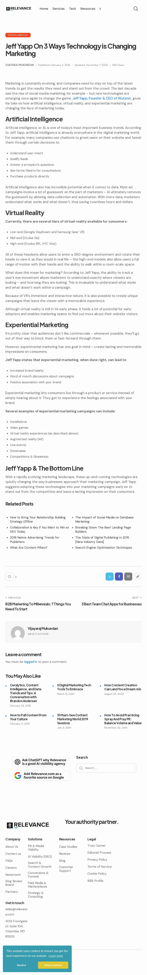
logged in (30, 662)
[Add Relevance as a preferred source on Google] (41, 775)
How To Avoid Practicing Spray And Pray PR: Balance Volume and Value (122, 719)
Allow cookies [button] (53, 965)
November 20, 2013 (115, 727)
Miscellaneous (18, 35)
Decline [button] (21, 965)
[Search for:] (106, 768)
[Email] (128, 577)
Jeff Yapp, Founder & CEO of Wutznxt (101, 98)
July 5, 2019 (64, 727)
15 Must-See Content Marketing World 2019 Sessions (72, 719)
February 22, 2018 (20, 705)
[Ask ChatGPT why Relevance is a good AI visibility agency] (41, 762)
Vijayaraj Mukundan (43, 628)
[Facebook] (119, 577)
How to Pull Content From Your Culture (28, 717)
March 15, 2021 (65, 693)
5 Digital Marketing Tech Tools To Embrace (74, 687)
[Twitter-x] (110, 577)
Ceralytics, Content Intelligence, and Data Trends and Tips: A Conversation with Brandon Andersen (25, 693)
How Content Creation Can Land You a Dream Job (122, 687)
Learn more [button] (56, 955)
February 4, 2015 (20, 723)
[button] (138, 577)
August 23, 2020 (114, 693)
